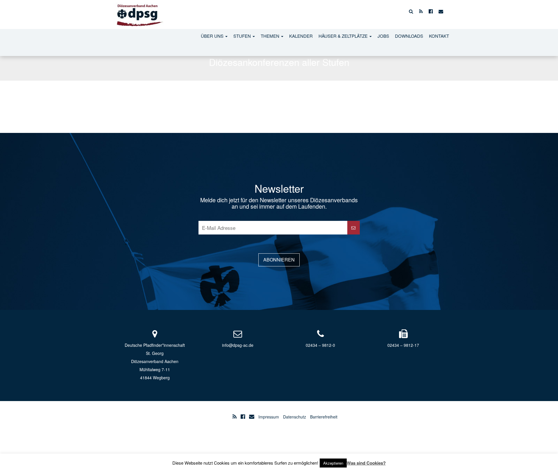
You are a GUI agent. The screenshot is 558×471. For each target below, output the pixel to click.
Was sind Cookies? (366, 463)
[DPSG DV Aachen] (138, 11)
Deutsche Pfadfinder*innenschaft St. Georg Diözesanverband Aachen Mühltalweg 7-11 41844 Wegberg (155, 361)
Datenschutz (294, 417)
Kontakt (439, 36)
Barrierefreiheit (323, 417)
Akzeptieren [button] (333, 463)
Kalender (301, 36)
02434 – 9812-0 (320, 345)
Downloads (409, 36)
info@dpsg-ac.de (237, 345)
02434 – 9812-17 (403, 345)
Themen (270, 36)
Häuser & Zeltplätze (344, 36)
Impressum (268, 417)
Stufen (242, 36)
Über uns (213, 36)
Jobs (383, 36)
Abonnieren (279, 259)
